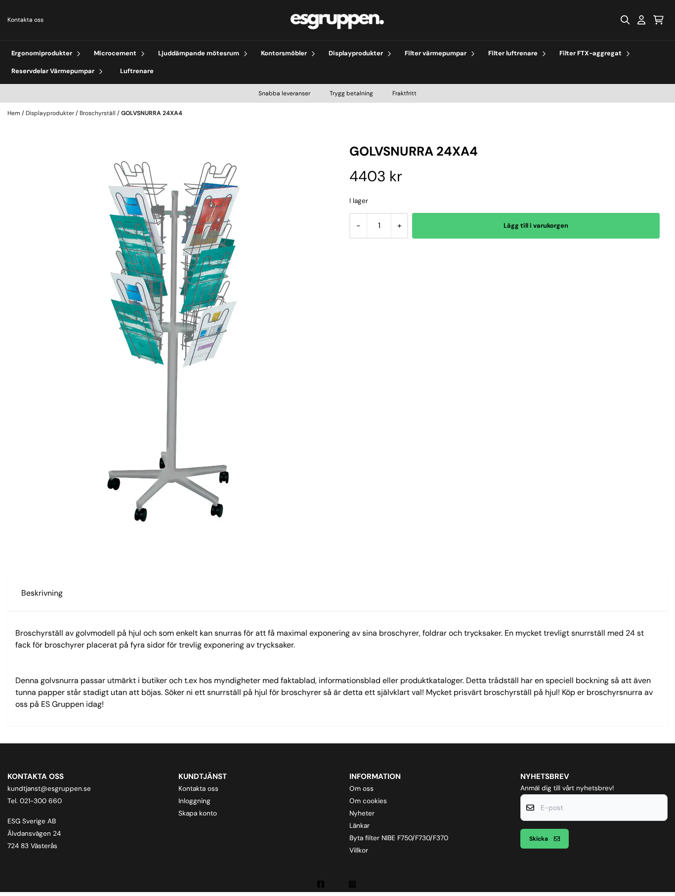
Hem (14, 113)
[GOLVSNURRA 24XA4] (170, 341)
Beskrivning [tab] (42, 593)
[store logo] (337, 20)
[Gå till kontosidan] (641, 19)
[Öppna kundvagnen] (658, 19)
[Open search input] (625, 19)
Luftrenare (137, 71)
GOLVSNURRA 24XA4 (151, 113)
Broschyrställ (98, 113)
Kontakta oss (25, 20)
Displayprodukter (51, 113)
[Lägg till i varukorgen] (536, 226)
